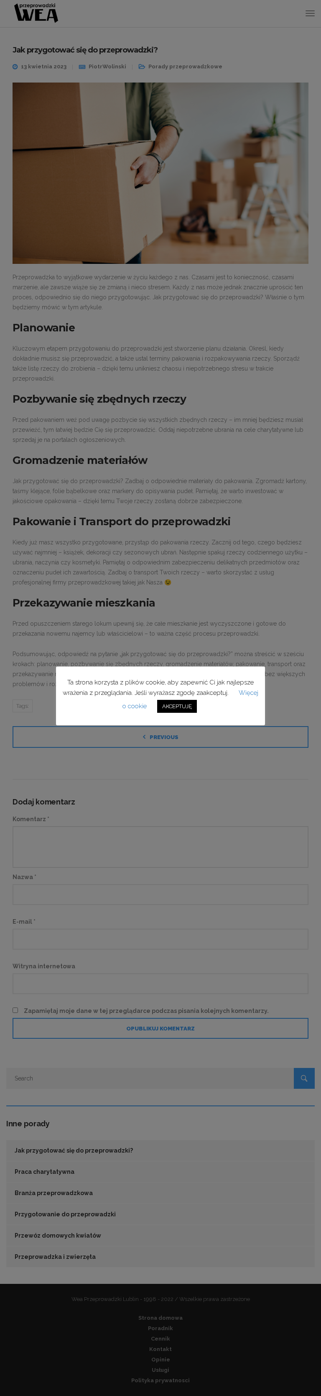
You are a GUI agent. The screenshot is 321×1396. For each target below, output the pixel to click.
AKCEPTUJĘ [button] (177, 706)
